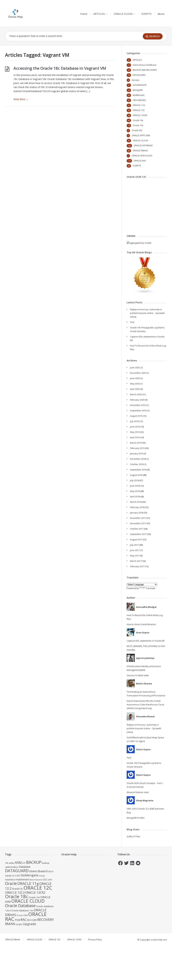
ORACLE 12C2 (15, 892)
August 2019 (136, 415)
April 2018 (135, 496)
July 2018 (134, 480)
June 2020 (135, 378)
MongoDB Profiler (136, 817)
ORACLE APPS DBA (141, 135)
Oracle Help (69, 854)
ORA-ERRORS (139, 100)
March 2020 (136, 394)
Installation (10, 879)
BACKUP (33, 862)
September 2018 (138, 469)
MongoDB (138, 90)
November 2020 (138, 372)
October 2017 (136, 528)
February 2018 (137, 507)
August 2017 (136, 539)
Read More (21, 99)
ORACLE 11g (28, 883)
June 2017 (135, 550)
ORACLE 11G (139, 105)
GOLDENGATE (140, 84)
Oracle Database (20, 905)
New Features (35, 879)
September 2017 (138, 534)
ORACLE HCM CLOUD (142, 155)
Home (83, 13)
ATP (24, 863)
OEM (50, 880)
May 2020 (135, 383)
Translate (150, 588)
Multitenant (138, 95)
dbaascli (42, 871)
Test (132, 322)
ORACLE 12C (139, 110)
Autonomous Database (144, 64)
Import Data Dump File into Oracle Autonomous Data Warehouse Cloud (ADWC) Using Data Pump (145, 704)
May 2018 (135, 491)
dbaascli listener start (138, 792)
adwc (11, 862)
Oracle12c (17, 888)
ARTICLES (99, 13)
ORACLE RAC (140, 160)
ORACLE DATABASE (143, 145)
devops (135, 79)
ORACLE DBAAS (140, 150)
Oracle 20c (137, 130)
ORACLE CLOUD (123, 13)
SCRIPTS (146, 13)
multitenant (22, 879)
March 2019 (136, 442)
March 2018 (136, 501)
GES (18, 875)
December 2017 (138, 517)
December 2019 (138, 405)
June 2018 (135, 485)
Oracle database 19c (22, 910)
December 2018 (138, 458)
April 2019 (135, 437)
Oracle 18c (138, 120)
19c (6, 862)
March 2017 (136, 560)
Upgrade (29, 924)
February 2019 (137, 448)
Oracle (11, 883)
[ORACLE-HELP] (15, 13)
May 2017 (135, 555)
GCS (14, 875)
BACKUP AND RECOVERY (145, 69)
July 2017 (134, 544)
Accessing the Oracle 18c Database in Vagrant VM (59, 68)
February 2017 (137, 566)
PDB (17, 920)
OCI (45, 879)
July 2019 (134, 421)
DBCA (50, 871)
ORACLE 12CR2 (140, 115)
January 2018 (136, 512)
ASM (18, 862)
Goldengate (29, 875)
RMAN (10, 923)
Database (24, 867)
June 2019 (135, 426)
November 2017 (138, 523)
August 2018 (136, 474)
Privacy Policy (95, 939)
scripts (19, 924)
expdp (8, 875)
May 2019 (135, 431)
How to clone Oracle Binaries (141, 624)
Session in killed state (138, 675)
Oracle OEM (22, 915)
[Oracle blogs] (145, 292)
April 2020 (135, 388)
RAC (23, 919)
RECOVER (32, 920)
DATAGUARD (139, 74)
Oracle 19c (138, 125)
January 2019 (136, 453)
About (161, 13)
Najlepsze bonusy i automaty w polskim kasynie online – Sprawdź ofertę (147, 313)
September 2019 (138, 410)
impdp (42, 875)
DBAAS (33, 871)
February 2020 (137, 399)
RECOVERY (45, 919)
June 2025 (135, 367)
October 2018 (136, 464)
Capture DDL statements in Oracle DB (145, 640)
